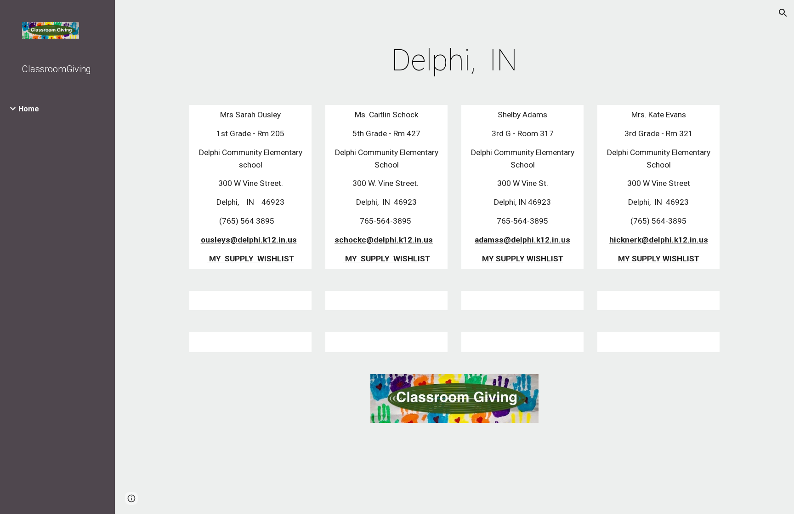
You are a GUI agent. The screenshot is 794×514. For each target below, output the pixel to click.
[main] (454, 61)
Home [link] (28, 108)
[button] (783, 13)
